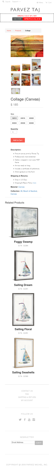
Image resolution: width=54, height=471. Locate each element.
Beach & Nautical (30, 191)
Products (18, 30)
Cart (49, 3)
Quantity (14, 129)
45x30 (23, 123)
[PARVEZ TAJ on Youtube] (29, 419)
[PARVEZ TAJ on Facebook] (25, 419)
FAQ (27, 394)
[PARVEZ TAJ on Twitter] (20, 419)
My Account (27, 400)
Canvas (21, 187)
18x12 (14, 118)
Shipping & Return (27, 397)
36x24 (14, 123)
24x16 (23, 118)
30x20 (31, 118)
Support (15, 2)
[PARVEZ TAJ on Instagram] (34, 419)
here (34, 183)
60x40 (31, 123)
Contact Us (27, 391)
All (21, 191)
